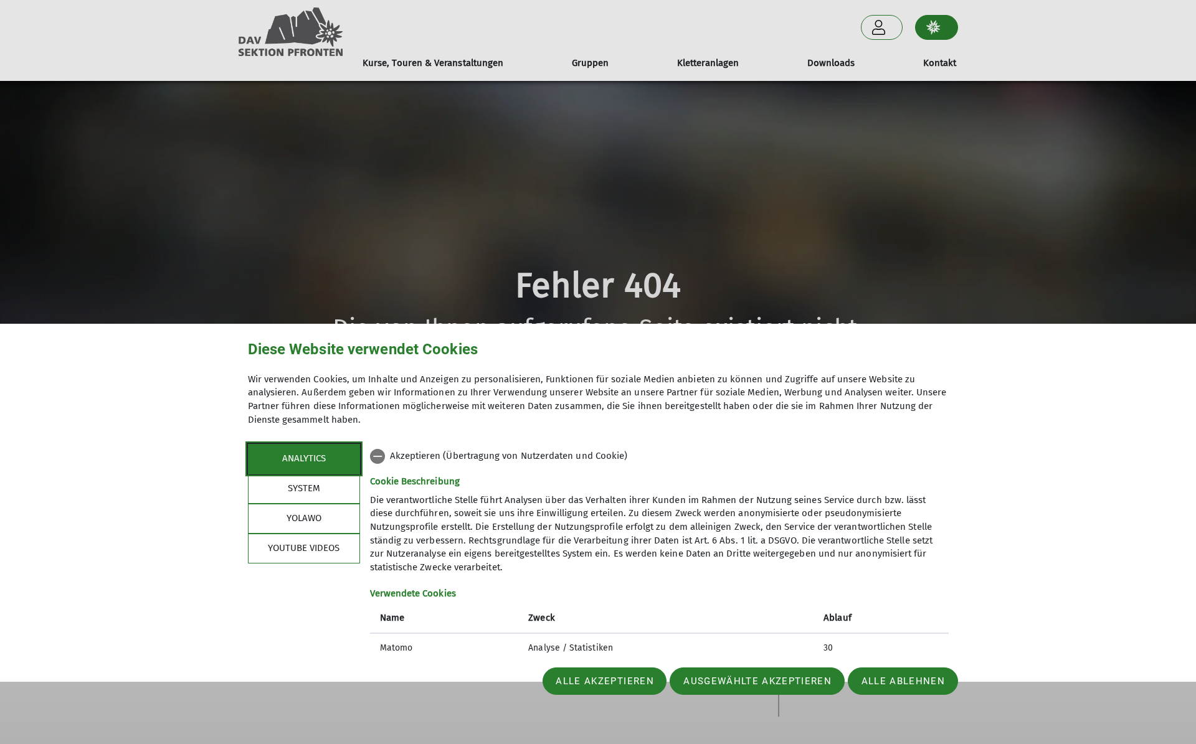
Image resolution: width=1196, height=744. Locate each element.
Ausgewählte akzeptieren (757, 681)
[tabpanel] (659, 553)
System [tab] (304, 488)
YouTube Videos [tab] (303, 547)
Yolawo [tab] (304, 518)
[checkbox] (659, 456)
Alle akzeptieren (604, 681)
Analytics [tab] (304, 458)
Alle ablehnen (903, 681)
